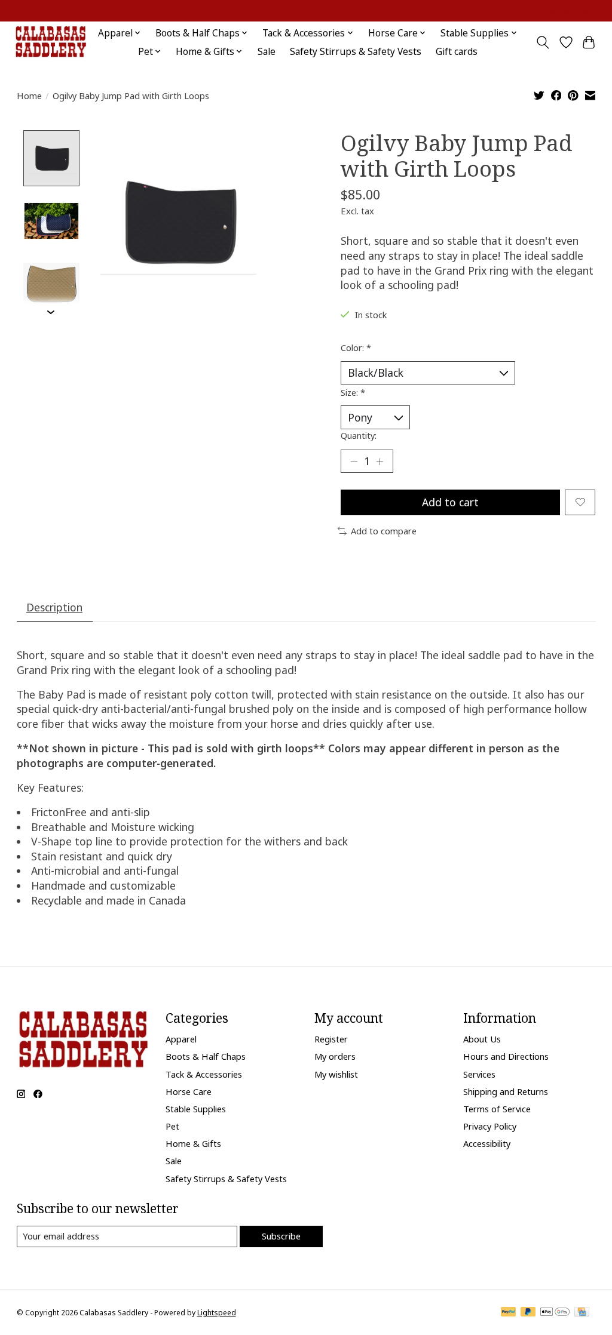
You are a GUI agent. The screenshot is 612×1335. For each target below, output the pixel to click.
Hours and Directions (506, 1056)
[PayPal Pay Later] (528, 1313)
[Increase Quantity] (379, 461)
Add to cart (450, 502)
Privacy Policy (489, 1126)
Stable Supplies (196, 1109)
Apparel (181, 1039)
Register (331, 1039)
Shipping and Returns (505, 1091)
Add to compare (384, 531)
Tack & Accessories (204, 1074)
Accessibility (486, 1143)
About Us (482, 1039)
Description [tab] (54, 607)
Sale (267, 51)
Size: (353, 392)
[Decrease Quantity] (353, 461)
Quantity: (359, 435)
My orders (335, 1056)
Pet (172, 1126)
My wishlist (336, 1074)
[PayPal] (508, 1313)
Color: (356, 347)
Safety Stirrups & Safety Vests (355, 51)
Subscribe (281, 1236)
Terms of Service (497, 1109)
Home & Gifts (193, 1143)
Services (479, 1074)
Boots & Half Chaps (206, 1056)
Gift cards (457, 51)
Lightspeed (216, 1313)
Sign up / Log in (570, 11)
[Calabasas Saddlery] (50, 42)
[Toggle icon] (542, 42)
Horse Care (189, 1091)
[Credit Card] (581, 1313)
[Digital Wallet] (555, 1313)
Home (29, 95)
